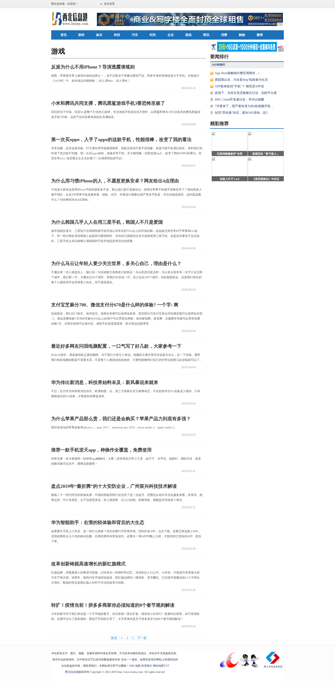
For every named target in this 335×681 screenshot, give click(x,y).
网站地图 (158, 665)
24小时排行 (218, 64)
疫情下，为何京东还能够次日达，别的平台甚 (246, 92)
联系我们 (146, 665)
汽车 (135, 34)
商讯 (206, 34)
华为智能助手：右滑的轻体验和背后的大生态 (97, 522)
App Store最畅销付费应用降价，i (237, 73)
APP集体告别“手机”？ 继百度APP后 (239, 86)
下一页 (142, 638)
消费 (224, 34)
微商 (260, 34)
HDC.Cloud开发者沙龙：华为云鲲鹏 (239, 99)
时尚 (153, 34)
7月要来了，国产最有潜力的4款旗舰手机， (244, 106)
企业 (171, 34)
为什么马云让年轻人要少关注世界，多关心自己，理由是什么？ (116, 263)
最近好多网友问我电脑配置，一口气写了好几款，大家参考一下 (116, 346)
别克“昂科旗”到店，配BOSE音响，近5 (241, 112)
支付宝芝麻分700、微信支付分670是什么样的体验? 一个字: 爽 (114, 304)
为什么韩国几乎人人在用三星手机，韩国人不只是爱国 (107, 222)
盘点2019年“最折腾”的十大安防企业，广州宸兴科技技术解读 (114, 486)
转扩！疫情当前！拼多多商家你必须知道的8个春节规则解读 (112, 605)
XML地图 (135, 665)
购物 (242, 34)
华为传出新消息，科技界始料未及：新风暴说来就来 (104, 382)
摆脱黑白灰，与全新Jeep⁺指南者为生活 (241, 79)
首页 (114, 638)
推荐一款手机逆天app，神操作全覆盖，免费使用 (101, 449)
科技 (117, 34)
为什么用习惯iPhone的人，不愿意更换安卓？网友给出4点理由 (115, 180)
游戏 (188, 34)
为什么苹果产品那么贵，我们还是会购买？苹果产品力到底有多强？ (121, 418)
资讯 (63, 34)
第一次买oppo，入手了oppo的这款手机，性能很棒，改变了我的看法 (121, 139)
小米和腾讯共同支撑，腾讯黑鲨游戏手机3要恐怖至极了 (108, 103)
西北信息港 (72, 672)
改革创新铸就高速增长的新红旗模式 (88, 563)
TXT (166, 665)
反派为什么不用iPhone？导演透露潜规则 (93, 66)
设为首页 (109, 3)
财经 (81, 34)
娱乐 (99, 34)
